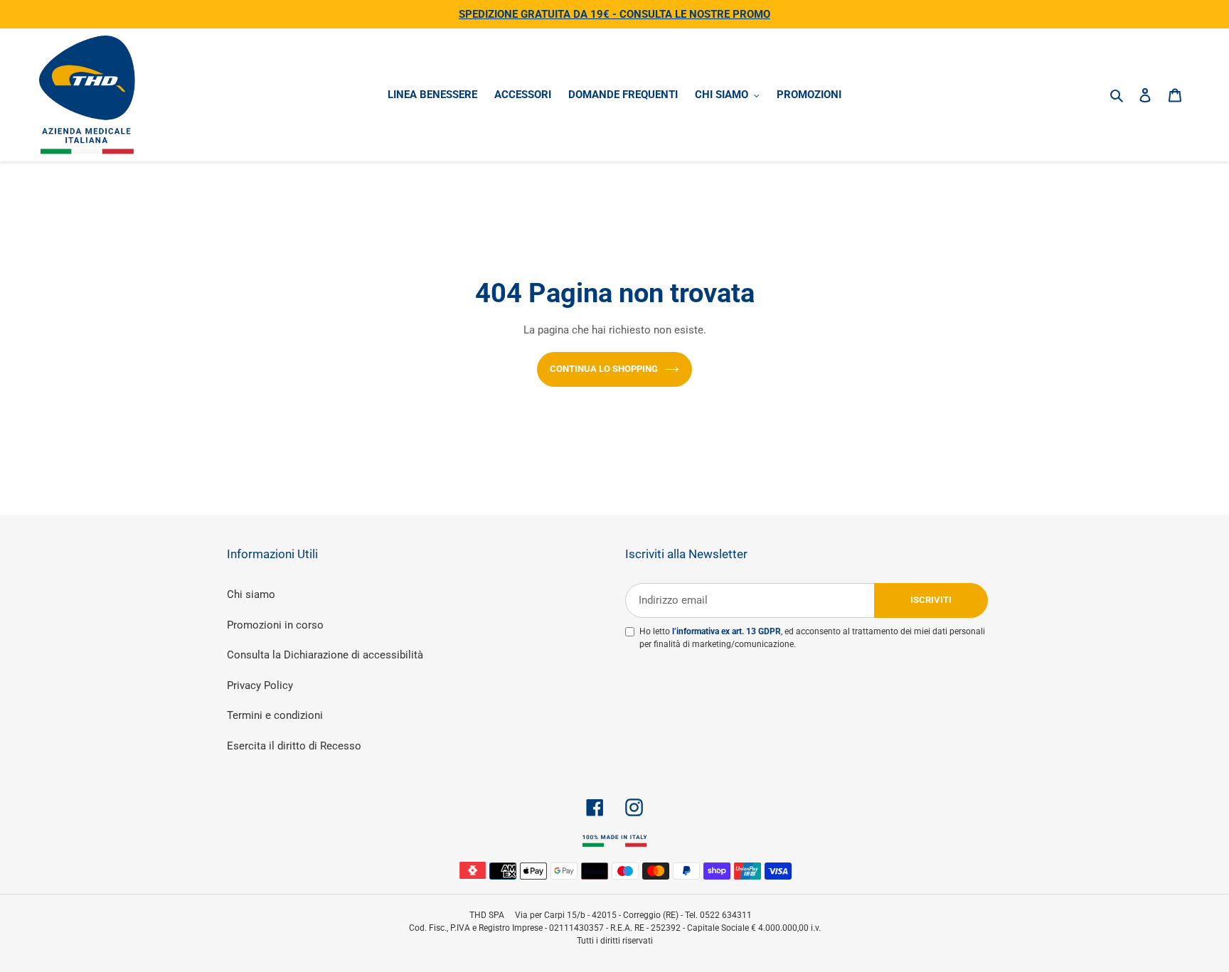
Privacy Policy (260, 685)
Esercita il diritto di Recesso (294, 745)
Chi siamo (251, 594)
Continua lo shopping (604, 368)
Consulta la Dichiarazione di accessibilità (325, 654)
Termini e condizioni (275, 715)
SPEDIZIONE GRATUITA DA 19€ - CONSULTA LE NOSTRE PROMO (614, 14)
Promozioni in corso (275, 625)
